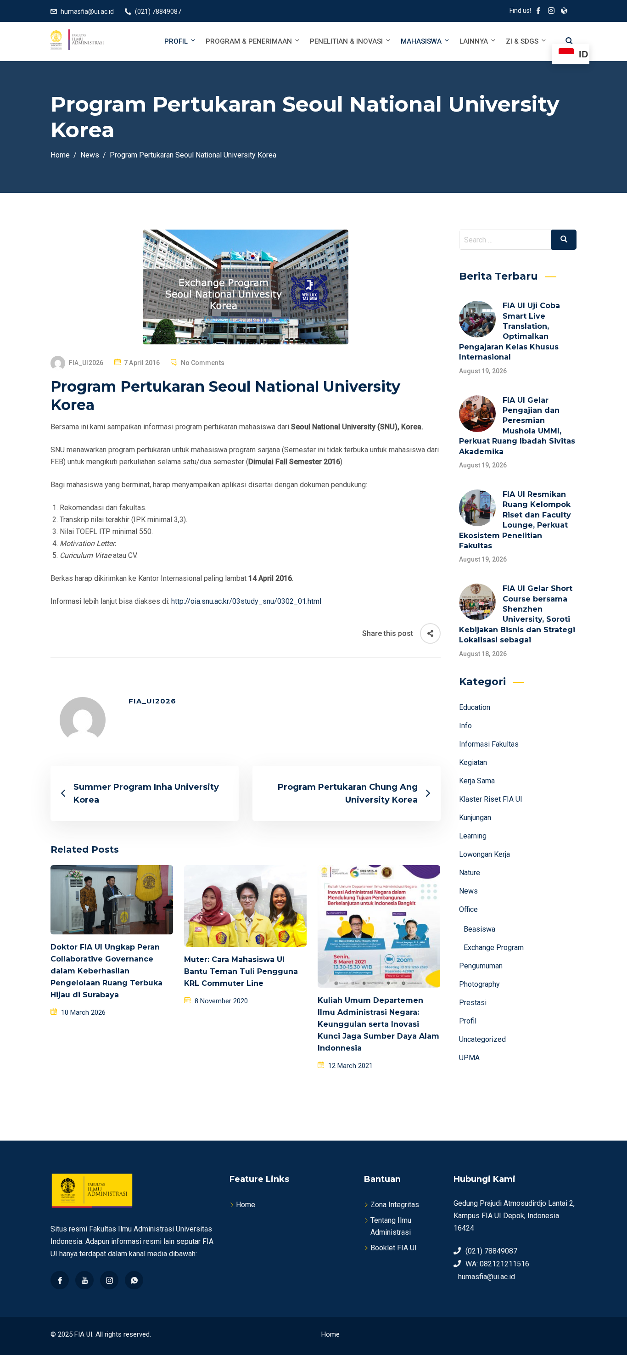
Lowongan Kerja (484, 854)
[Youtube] (84, 1280)
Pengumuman (481, 965)
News (468, 891)
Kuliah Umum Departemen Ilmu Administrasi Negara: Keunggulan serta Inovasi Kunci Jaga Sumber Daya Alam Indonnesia (378, 1024)
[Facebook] (59, 1280)
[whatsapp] (134, 1280)
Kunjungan (475, 817)
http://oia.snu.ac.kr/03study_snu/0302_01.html (246, 601)
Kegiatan (473, 762)
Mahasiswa (421, 41)
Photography (479, 984)
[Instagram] (109, 1280)
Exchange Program (494, 947)
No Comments (202, 362)
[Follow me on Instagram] (551, 11)
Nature (469, 872)
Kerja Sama (477, 780)
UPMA (469, 1057)
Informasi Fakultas (489, 744)
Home (245, 1204)
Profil (176, 41)
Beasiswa (479, 929)
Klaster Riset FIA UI (490, 799)
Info (465, 725)
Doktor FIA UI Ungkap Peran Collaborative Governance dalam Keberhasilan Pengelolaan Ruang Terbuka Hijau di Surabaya (106, 971)
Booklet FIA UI (393, 1247)
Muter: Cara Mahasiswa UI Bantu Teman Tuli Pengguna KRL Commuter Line (241, 971)
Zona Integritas (394, 1204)
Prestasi (473, 1002)
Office (468, 909)
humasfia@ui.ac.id (87, 11)
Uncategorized (482, 1039)
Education (474, 707)
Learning (473, 836)
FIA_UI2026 (86, 362)
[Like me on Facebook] (538, 11)
